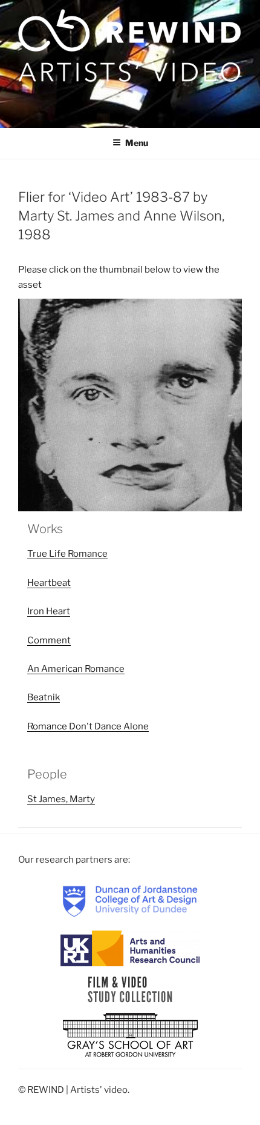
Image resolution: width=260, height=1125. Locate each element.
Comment (49, 640)
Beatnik (43, 697)
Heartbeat (49, 582)
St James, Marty (61, 799)
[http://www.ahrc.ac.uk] (130, 947)
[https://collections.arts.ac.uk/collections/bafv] (130, 988)
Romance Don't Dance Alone (88, 726)
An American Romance (76, 668)
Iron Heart (48, 611)
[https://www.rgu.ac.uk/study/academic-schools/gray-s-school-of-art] (130, 1035)
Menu (136, 143)
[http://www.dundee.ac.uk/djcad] (130, 900)
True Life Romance (67, 553)
